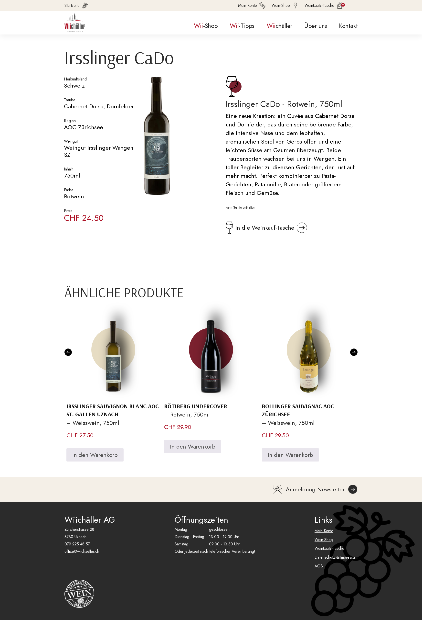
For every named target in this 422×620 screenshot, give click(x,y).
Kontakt (348, 25)
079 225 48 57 (77, 544)
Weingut (71, 141)
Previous (68, 352)
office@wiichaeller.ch (81, 551)
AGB (319, 566)
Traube (69, 100)
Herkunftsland (75, 79)
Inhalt (68, 169)
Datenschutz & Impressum (336, 557)
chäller (279, 25)
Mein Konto (324, 531)
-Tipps (242, 25)
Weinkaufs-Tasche (329, 548)
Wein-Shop (324, 539)
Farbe (69, 190)
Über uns (315, 25)
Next (354, 352)
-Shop (206, 25)
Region (70, 121)
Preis (68, 211)
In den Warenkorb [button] (95, 455)
